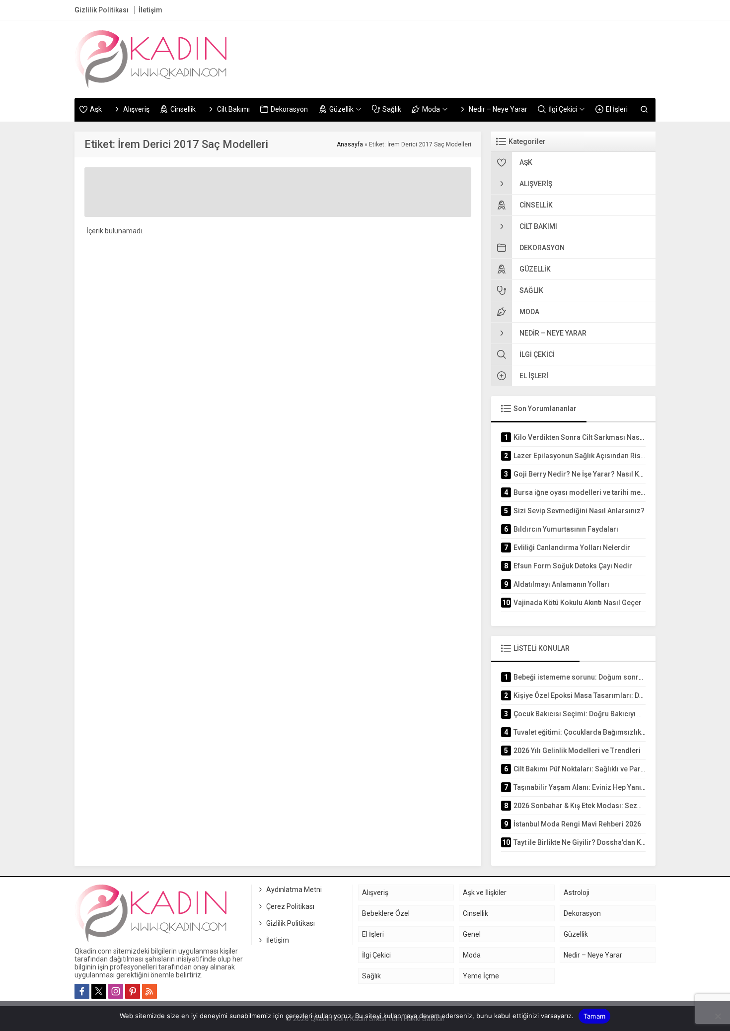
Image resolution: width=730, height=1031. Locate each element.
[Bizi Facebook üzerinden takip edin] (81, 991)
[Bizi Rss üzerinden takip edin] (149, 991)
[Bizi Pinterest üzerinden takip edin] (132, 991)
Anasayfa (350, 144)
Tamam (594, 1016)
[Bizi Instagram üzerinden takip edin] (115, 991)
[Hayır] (718, 1016)
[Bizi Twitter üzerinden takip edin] (98, 991)
